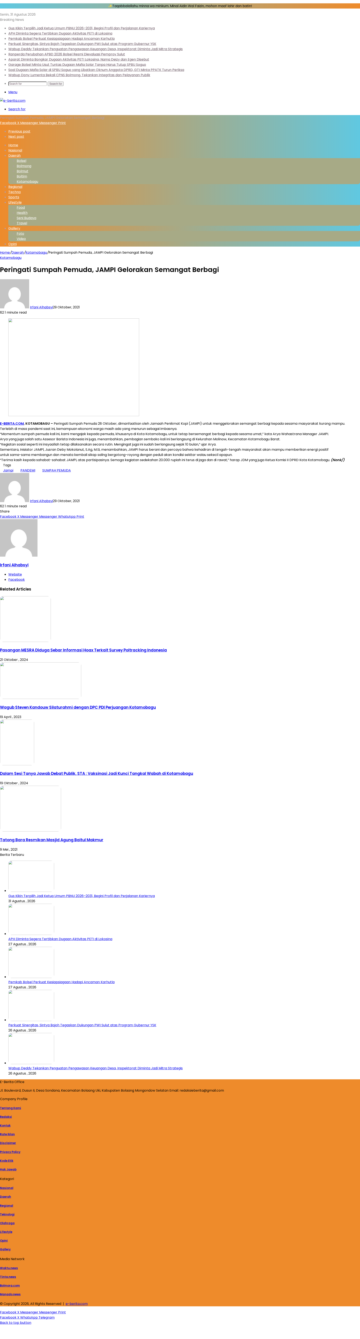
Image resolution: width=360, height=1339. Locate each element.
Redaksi (6, 1117)
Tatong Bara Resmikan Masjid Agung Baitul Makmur (51, 840)
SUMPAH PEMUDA (56, 470)
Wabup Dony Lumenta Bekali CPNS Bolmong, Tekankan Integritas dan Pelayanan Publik (79, 75)
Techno (14, 192)
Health (22, 212)
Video (21, 238)
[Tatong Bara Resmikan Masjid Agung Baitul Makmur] (30, 830)
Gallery (14, 228)
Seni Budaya (26, 218)
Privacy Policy (10, 1152)
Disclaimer (8, 1143)
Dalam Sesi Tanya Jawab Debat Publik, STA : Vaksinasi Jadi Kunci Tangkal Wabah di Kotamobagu (96, 773)
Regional (15, 186)
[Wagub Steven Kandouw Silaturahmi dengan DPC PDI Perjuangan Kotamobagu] (40, 697)
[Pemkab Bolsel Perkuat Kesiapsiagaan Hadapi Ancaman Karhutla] (31, 976)
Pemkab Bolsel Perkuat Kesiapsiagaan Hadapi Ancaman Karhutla (61, 38)
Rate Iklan (7, 1134)
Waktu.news (9, 1268)
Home (5, 252)
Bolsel (21, 160)
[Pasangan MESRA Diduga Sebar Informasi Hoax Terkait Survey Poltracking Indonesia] (25, 640)
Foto (20, 233)
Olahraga (7, 1223)
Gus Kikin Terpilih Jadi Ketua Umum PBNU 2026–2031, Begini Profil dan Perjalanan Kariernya (81, 28)
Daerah (14, 155)
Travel (22, 223)
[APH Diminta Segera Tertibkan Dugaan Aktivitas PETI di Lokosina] (31, 933)
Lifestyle (15, 202)
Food (21, 207)
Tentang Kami (10, 1108)
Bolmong (24, 166)
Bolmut (22, 171)
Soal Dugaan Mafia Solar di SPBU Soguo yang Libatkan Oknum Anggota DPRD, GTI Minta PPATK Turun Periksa (96, 69)
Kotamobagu (27, 181)
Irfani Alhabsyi (41, 307)
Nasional (15, 150)
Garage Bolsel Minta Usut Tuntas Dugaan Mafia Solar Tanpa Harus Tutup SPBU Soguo (77, 64)
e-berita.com (77, 1303)
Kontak (5, 1126)
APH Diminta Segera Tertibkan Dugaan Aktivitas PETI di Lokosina (60, 33)
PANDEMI (27, 470)
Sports (13, 197)
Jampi (8, 470)
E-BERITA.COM (12, 423)
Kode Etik (6, 1161)
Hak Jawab (8, 1169)
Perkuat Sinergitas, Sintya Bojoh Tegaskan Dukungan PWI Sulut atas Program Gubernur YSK (82, 43)
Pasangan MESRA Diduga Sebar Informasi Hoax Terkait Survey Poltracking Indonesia (83, 650)
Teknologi (7, 1214)
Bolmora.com (10, 1286)
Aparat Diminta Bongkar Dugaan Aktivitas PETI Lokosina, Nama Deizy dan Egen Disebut (78, 59)
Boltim (22, 176)
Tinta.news (8, 1277)
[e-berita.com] (12, 100)
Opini (12, 244)
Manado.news (10, 1294)
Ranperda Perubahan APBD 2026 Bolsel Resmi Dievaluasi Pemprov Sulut (66, 54)
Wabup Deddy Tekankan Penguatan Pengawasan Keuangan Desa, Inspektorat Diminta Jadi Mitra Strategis (95, 49)
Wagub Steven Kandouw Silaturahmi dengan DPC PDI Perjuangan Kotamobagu (78, 707)
